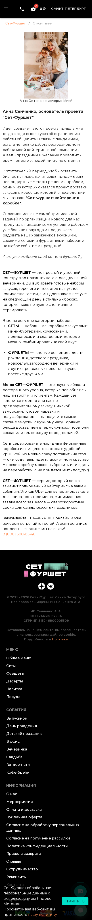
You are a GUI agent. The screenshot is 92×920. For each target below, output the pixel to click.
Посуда (13, 697)
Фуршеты (15, 673)
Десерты (14, 681)
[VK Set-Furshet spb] (50, 586)
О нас (11, 794)
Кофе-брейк (17, 772)
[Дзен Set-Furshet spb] (42, 586)
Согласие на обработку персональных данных (42, 828)
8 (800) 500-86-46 (19, 534)
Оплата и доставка (24, 809)
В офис (13, 741)
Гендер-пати (18, 765)
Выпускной (16, 718)
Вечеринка (16, 749)
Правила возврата (23, 853)
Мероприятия (19, 802)
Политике (60, 639)
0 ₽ (40, 8)
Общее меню (18, 658)
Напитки (14, 689)
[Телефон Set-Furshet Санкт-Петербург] (22, 9)
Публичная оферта (24, 817)
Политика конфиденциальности (37, 846)
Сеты (11, 666)
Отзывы (13, 861)
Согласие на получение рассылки (38, 838)
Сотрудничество (22, 869)
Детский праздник (24, 734)
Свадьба (14, 757)
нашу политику (42, 914)
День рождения (21, 726)
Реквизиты (16, 877)
